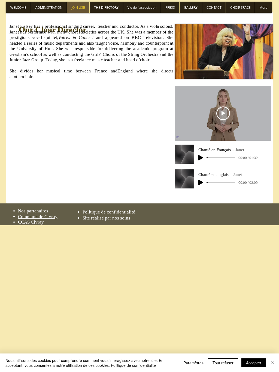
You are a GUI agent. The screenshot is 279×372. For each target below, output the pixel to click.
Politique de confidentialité (133, 365)
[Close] (272, 363)
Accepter (253, 362)
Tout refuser (223, 362)
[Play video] (223, 113)
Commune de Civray (37, 216)
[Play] (200, 157)
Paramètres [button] (193, 362)
